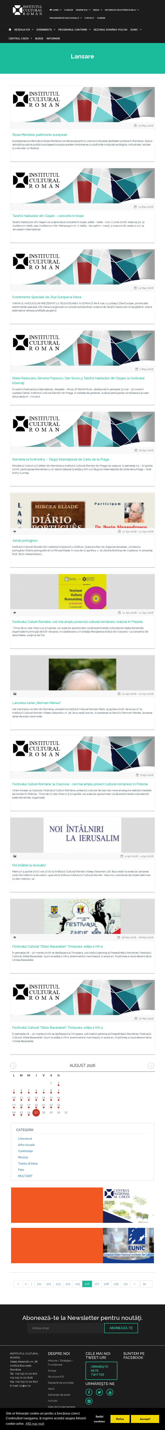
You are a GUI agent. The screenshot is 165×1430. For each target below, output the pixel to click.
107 (97, 1284)
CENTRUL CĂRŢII (19, 38)
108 (106, 1284)
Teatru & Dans (28, 1163)
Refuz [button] (120, 1419)
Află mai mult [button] (35, 1423)
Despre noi (82, 10)
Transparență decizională (64, 18)
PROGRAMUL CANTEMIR (72, 29)
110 (126, 1284)
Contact (89, 18)
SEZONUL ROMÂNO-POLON (110, 29)
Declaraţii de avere (59, 1394)
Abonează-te (121, 1328)
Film (21, 1169)
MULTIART (25, 1176)
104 (68, 1284)
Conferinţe (25, 1151)
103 (58, 1284)
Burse (39, 38)
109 (116, 1284)
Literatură (25, 1138)
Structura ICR (56, 1376)
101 (39, 1284)
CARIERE (101, 18)
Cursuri (68, 10)
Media (96, 10)
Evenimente (44, 29)
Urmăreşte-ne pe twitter (100, 1370)
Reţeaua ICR (22, 29)
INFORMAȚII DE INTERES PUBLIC (120, 10)
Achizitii (52, 1400)
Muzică (23, 1157)
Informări (53, 38)
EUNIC (134, 29)
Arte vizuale (26, 1144)
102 (48, 1284)
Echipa (52, 1370)
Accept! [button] (145, 1419)
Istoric (51, 1388)
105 (77, 1284)
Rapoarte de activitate (61, 1382)
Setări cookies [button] (99, 1419)
